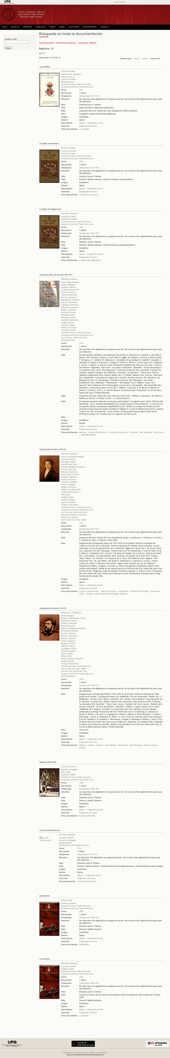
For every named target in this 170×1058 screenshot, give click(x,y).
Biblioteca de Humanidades (98, 1052)
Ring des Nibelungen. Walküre (113, 593)
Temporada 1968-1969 (89, 789)
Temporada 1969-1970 (89, 917)
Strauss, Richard (68, 292)
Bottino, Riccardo (68, 327)
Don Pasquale (145, 432)
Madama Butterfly (47, 762)
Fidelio (82, 745)
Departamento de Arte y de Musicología (75, 1052)
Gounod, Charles (68, 312)
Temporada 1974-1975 (89, 685)
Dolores (99, 745)
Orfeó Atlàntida (68, 340)
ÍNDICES (52, 27)
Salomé (92, 435)
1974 (81, 679)
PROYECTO (15, 27)
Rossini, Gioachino (69, 302)
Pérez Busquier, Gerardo (72, 658)
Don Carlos (158, 432)
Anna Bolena (110, 745)
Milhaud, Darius (68, 646)
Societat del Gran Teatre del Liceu (76, 84)
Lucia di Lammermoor (89, 591)
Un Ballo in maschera (49, 143)
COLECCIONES (73, 27)
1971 (81, 90)
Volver (43, 53)
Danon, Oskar (67, 653)
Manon (147, 745)
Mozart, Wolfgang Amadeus (73, 467)
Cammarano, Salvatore (71, 74)
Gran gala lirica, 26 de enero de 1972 (55, 274)
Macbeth (85, 435)
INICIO (5, 27)
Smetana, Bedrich (69, 477)
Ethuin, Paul (66, 656)
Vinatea (89, 593)
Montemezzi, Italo (69, 464)
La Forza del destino (97, 432)
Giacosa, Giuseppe (69, 769)
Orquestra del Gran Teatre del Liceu (77, 87)
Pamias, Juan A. (68, 76)
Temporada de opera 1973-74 (52, 449)
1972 (81, 161)
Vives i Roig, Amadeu (70, 282)
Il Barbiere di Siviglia (139, 591)
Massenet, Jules (68, 315)
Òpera (82, 123)
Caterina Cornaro (108, 591)
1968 (81, 782)
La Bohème (123, 591)
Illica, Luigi (65, 772)
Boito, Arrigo (66, 900)
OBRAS (61, 27)
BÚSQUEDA (27, 27)
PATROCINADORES (89, 27)
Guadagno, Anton (68, 648)
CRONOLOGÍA (40, 27)
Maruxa (82, 432)
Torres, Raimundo (69, 294)
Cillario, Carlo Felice (69, 504)
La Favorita (44, 959)
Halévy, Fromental (69, 623)
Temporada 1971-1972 (89, 96)
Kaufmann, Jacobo (69, 219)
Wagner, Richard (68, 310)
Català (116, 2)
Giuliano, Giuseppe (67, 840)
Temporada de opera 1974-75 (52, 608)
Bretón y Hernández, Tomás (73, 618)
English (122, 2)
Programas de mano (88, 126)
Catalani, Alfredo (68, 287)
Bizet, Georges (67, 615)
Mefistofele (44, 896)
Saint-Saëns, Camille (70, 474)
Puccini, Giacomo (68, 297)
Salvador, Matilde (68, 482)
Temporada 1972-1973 (89, 167)
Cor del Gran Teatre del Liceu (74, 337)
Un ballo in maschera (88, 194)
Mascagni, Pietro (68, 317)
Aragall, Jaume (67, 322)
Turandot (133, 432)
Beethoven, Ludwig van (71, 612)
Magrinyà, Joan (67, 81)
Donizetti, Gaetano (69, 213)
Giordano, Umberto (69, 305)
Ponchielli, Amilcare (69, 631)
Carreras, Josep (68, 325)
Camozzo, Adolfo (68, 79)
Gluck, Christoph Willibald (72, 456)
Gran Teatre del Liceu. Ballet (73, 520)
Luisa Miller (44, 66)
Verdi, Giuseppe (68, 71)
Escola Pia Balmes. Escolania (73, 514)
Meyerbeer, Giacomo (70, 299)
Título (136, 58)
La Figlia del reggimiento (90, 260)
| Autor (144, 58)
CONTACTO (104, 27)
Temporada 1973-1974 (89, 529)
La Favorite (84, 1015)
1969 (81, 911)
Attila (97, 593)
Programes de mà (95, 123)
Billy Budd (123, 745)
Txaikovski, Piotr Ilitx (70, 289)
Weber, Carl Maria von (71, 489)
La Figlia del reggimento (50, 209)
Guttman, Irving (68, 153)
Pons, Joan (65, 494)
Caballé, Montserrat (70, 320)
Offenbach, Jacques (69, 307)
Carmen (90, 745)
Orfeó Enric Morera (69, 517)
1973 (81, 523)
